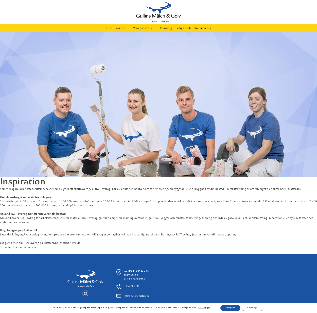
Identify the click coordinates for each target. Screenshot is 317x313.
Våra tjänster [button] (141, 28)
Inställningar (252, 308)
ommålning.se (27, 247)
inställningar (204, 307)
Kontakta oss (202, 28)
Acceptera (230, 308)
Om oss (120, 28)
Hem (109, 28)
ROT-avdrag (164, 28)
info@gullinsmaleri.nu (137, 296)
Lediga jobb (183, 28)
